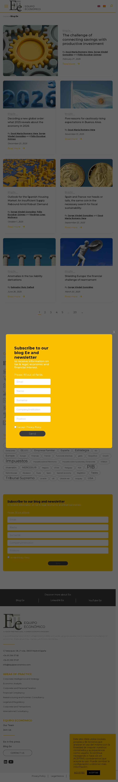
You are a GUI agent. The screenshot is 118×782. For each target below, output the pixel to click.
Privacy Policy (33, 427)
